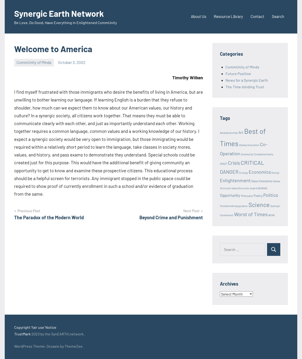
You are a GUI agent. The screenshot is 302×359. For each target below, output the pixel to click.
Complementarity (263, 154)
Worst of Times (251, 214)
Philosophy (247, 195)
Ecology (243, 172)
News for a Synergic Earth (247, 80)
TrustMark (22, 334)
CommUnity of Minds (34, 62)
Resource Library (228, 16)
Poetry (258, 196)
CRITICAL (252, 162)
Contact (257, 16)
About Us (198, 16)
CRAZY (223, 163)
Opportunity (230, 195)
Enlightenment (235, 180)
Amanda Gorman (229, 132)
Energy (275, 172)
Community (247, 154)
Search (278, 16)
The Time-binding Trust (245, 86)
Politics (270, 195)
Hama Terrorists (240, 188)
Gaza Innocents (261, 181)
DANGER (229, 172)
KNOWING (261, 188)
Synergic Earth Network (59, 13)
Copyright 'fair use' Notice (35, 327)
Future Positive (238, 73)
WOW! (271, 215)
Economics (260, 172)
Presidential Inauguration (234, 205)
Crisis (234, 163)
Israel (253, 188)
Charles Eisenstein (249, 145)
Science (259, 204)
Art (241, 132)
